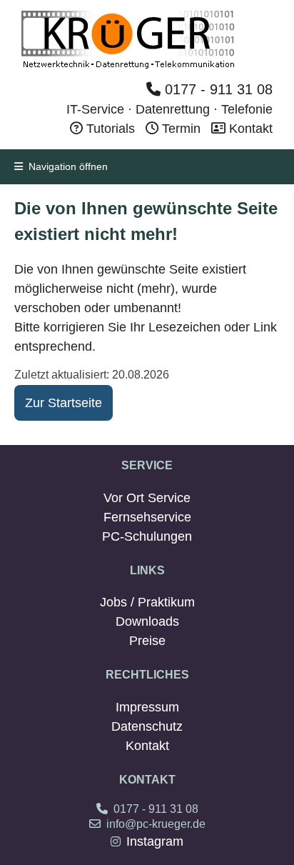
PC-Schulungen (147, 536)
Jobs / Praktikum (147, 602)
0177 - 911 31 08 (217, 89)
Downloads (147, 621)
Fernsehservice (147, 517)
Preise (147, 641)
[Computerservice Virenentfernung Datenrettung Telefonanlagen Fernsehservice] (128, 67)
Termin (181, 128)
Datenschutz (147, 726)
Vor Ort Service (147, 498)
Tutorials (109, 128)
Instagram (154, 841)
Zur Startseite (63, 403)
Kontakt (249, 128)
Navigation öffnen (65, 166)
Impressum (147, 707)
